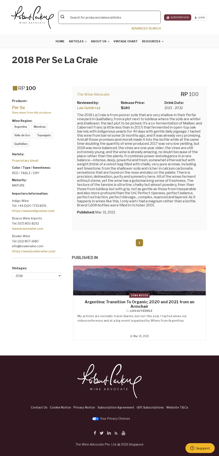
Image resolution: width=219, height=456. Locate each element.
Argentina (20, 126)
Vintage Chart (126, 41)
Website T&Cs (177, 407)
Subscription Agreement (116, 407)
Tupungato (44, 135)
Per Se (18, 107)
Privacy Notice (84, 407)
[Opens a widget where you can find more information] (200, 448)
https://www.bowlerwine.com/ (34, 251)
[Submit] (63, 16)
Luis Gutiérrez (89, 108)
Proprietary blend (25, 160)
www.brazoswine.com (27, 228)
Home (60, 41)
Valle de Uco (22, 135)
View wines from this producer (31, 112)
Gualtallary (21, 143)
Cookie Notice (60, 407)
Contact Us (39, 407)
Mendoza (40, 126)
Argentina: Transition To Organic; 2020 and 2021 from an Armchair (139, 304)
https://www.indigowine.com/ (33, 211)
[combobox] (109, 17)
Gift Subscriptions (150, 407)
